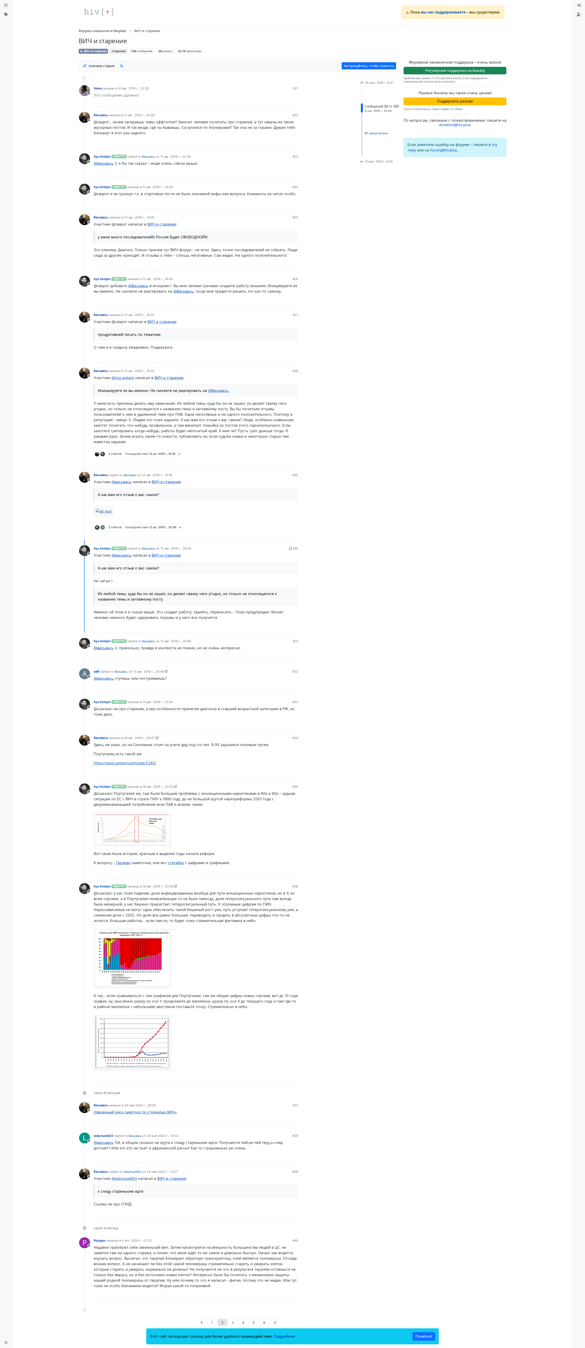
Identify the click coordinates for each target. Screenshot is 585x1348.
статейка (176, 862)
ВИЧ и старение (95, 51)
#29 (295, 475)
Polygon (100, 1240)
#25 (295, 217)
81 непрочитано (376, 133)
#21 (295, 88)
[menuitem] (579, 5)
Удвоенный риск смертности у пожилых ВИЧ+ (135, 1112)
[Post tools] (294, 142)
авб (96, 671)
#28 (295, 371)
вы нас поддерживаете (443, 12)
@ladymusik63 (124, 1178)
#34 (295, 738)
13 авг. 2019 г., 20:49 (148, 671)
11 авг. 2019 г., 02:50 (139, 115)
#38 (295, 1136)
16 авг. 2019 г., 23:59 (158, 886)
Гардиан (123, 862)
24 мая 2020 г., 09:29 (140, 1105)
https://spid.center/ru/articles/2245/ (125, 763)
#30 (295, 548)
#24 (295, 187)
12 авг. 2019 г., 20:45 (175, 641)
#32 (295, 671)
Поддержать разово (455, 101)
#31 (295, 641)
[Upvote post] (279, 101)
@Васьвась (138, 285)
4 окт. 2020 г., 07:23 (137, 1240)
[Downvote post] (294, 101)
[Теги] (6, 14)
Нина (98, 88)
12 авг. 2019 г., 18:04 (158, 279)
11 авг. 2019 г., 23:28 (158, 187)
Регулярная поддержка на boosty (455, 70)
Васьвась (101, 115)
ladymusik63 (103, 1136)
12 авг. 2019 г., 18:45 (157, 475)
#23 (295, 156)
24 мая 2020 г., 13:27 (162, 1171)
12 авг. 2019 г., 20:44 (175, 548)
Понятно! (423, 1336)
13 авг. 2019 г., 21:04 (158, 702)
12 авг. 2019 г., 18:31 (139, 315)
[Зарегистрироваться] (579, 14)
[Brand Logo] (98, 12)
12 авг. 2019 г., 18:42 (139, 371)
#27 (295, 315)
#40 (295, 1240)
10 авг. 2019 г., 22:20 (133, 88)
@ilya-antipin (123, 377)
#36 (295, 886)
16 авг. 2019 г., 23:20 (158, 786)
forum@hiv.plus (443, 150)
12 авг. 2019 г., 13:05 (139, 217)
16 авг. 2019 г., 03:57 (139, 738)
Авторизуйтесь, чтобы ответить (369, 66)
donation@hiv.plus (454, 124)
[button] (6, 1342)
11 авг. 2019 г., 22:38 (175, 156)
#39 (295, 1171)
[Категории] (6, 5)
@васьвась (104, 163)
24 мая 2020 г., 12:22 (162, 1136)
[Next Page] (275, 1322)
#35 (295, 786)
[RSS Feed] (121, 65)
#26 (295, 279)
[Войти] (579, 5)
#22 (295, 115)
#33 (295, 702)
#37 (295, 1105)
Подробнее (284, 1336)
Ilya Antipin (102, 156)
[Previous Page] (202, 1322)
